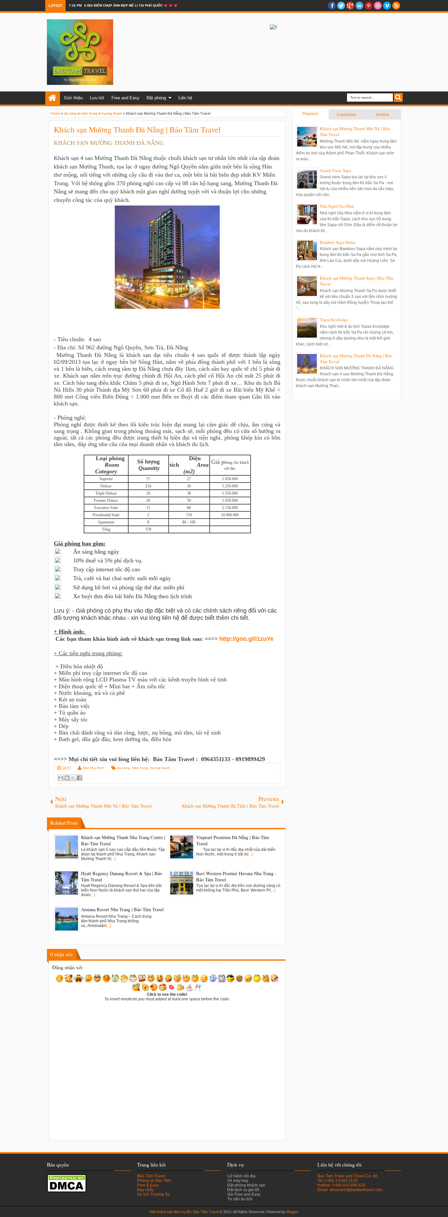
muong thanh (160, 768)
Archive (382, 114)
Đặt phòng (156, 97)
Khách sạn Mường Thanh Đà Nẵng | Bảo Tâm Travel (137, 129)
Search (398, 97)
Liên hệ (185, 97)
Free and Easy (125, 97)
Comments (346, 114)
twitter (341, 6)
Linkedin (359, 6)
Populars (310, 113)
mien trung (140, 768)
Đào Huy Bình (93, 768)
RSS (396, 6)
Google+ (350, 6)
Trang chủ (52, 98)
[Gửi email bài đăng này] (60, 778)
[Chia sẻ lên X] (73, 778)
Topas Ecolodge (334, 320)
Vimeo (387, 6)
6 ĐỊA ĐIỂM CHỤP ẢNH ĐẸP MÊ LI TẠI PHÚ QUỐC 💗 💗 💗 (130, 5)
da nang (123, 768)
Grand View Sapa (335, 170)
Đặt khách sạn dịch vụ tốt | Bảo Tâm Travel (184, 1212)
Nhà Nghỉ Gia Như (337, 206)
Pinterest (369, 6)
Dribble (378, 6)
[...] (113, 858)
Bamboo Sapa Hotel (338, 242)
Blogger (292, 1212)
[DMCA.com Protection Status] (66, 1191)
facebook (332, 6)
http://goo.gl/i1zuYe (246, 639)
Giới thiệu (73, 97)
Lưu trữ (97, 97)
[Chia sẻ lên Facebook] (79, 778)
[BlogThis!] (67, 778)
